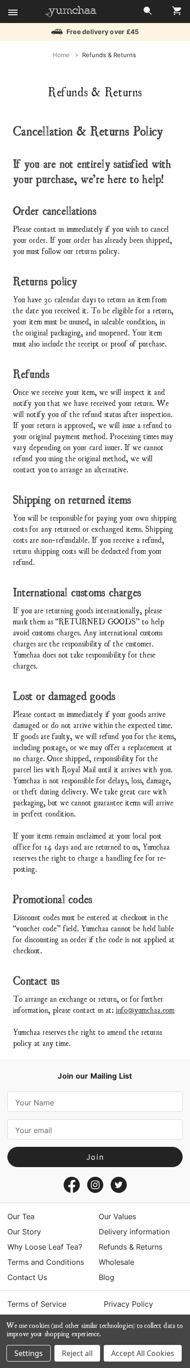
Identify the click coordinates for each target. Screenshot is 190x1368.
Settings (28, 1353)
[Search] (148, 13)
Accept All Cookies (142, 1353)
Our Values (117, 1216)
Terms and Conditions (45, 1262)
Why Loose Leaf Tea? (44, 1246)
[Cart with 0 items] (174, 13)
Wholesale (116, 1262)
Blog (106, 1277)
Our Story (24, 1231)
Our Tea (21, 1216)
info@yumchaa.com (145, 1009)
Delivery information (134, 1231)
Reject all (77, 1353)
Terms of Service (36, 1304)
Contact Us (27, 1277)
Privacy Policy (128, 1304)
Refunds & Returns (130, 1246)
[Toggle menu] (12, 12)
